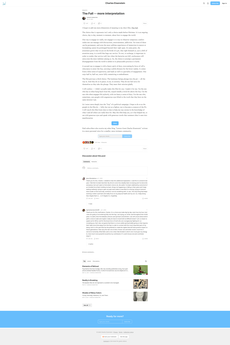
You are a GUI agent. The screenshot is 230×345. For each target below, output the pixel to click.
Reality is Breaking (89, 280)
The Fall (134, 28)
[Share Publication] (208, 3)
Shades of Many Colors (91, 293)
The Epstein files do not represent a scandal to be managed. (100, 283)
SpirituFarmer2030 (92, 210)
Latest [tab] (89, 261)
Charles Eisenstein (92, 17)
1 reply (90, 204)
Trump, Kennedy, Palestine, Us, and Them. (95, 295)
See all (86, 305)
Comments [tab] (86, 161)
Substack (106, 341)
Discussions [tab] (96, 261)
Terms (120, 332)
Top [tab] (84, 261)
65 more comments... (88, 252)
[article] (115, 270)
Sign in (224, 3)
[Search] (204, 3)
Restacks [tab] (94, 161)
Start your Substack (110, 337)
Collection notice (129, 332)
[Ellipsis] (146, 178)
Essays (84, 10)
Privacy (115, 332)
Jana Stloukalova (91, 178)
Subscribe (215, 3)
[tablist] (90, 161)
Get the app (123, 337)
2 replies (90, 244)
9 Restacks (104, 142)
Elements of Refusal (90, 266)
